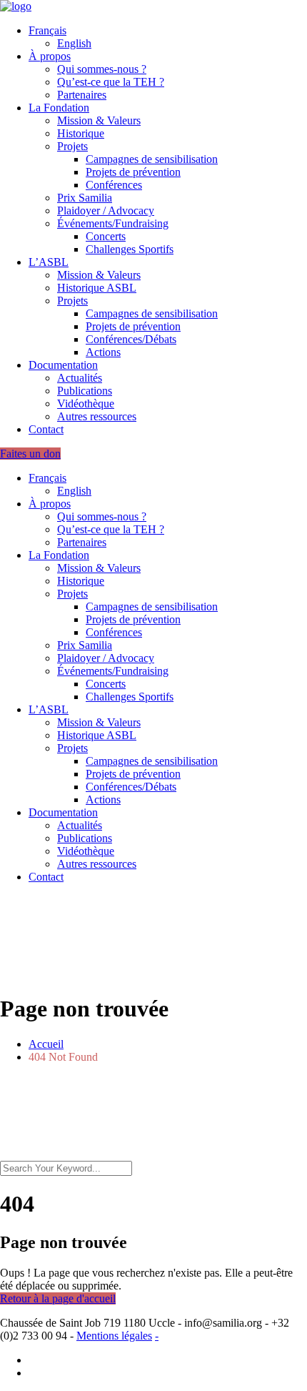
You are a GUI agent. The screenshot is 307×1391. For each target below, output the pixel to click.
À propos (50, 56)
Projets (72, 146)
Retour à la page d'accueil (58, 1298)
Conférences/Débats (131, 339)
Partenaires (81, 95)
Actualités (79, 378)
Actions (103, 352)
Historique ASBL (96, 288)
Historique (80, 133)
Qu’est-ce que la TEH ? (110, 82)
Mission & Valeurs (99, 120)
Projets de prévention (133, 172)
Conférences (114, 185)
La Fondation (59, 108)
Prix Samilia (84, 198)
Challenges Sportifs (129, 249)
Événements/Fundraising (112, 223)
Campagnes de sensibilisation (152, 159)
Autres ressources (96, 416)
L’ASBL (49, 262)
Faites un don (30, 453)
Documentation (63, 365)
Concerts (106, 236)
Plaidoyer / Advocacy (105, 210)
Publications (84, 391)
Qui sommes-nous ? (101, 69)
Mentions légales (114, 1336)
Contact (46, 429)
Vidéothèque (85, 403)
